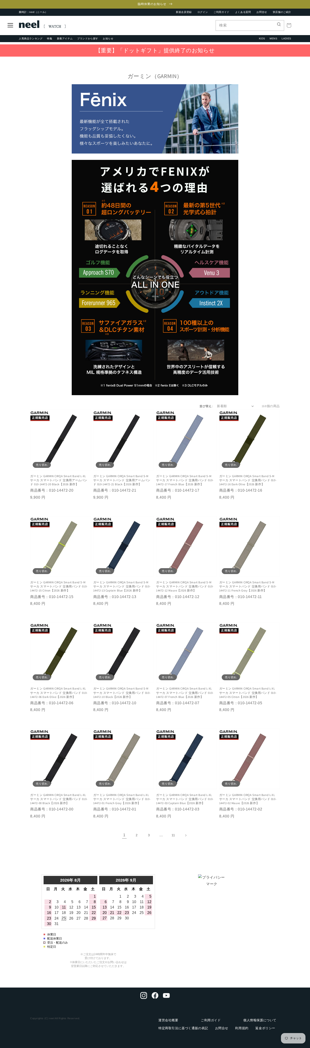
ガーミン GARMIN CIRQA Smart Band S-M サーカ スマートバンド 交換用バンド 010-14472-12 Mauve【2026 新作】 (185, 586)
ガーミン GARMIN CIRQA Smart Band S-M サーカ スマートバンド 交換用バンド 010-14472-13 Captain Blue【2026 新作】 (122, 586)
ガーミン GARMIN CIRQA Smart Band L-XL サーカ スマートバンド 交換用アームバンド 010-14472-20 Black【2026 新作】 (58, 480)
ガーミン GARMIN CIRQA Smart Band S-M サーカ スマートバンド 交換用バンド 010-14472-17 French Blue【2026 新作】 (185, 480)
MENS (273, 38)
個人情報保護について (259, 1020)
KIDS (262, 38)
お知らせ (108, 38)
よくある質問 (243, 12)
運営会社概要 (168, 1020)
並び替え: (205, 406)
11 (173, 835)
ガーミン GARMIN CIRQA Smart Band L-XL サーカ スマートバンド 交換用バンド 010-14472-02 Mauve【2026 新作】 (248, 799)
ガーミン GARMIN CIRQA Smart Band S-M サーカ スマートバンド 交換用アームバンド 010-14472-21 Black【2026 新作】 (121, 480)
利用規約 (241, 1028)
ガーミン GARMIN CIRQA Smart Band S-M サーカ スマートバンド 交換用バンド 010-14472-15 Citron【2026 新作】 (59, 586)
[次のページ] (186, 835)
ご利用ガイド (221, 12)
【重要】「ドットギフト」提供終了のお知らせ (155, 50)
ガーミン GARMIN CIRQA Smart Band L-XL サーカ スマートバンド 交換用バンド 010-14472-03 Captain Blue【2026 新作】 (185, 799)
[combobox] (250, 25)
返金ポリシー (265, 1028)
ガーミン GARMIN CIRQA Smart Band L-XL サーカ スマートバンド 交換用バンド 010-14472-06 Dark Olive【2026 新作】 (59, 693)
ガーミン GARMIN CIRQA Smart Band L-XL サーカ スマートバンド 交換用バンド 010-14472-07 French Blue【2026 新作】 (185, 693)
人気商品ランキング (30, 38)
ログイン (202, 12)
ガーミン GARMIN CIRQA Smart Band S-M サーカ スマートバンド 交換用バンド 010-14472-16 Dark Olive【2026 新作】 (248, 480)
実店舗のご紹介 (282, 12)
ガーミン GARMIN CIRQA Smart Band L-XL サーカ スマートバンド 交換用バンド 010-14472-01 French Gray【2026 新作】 (122, 799)
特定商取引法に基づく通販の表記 (183, 1028)
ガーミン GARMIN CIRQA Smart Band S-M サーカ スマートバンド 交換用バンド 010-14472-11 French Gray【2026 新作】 (248, 586)
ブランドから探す (87, 38)
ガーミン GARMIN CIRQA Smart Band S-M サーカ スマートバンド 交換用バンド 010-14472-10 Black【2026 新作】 (122, 693)
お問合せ (261, 12)
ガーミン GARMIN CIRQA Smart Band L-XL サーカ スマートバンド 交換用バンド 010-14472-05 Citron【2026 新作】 (248, 693)
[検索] (279, 25)
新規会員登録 (184, 12)
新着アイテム (65, 38)
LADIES (286, 38)
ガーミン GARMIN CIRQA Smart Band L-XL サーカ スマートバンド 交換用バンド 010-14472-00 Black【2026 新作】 (59, 799)
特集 (49, 38)
